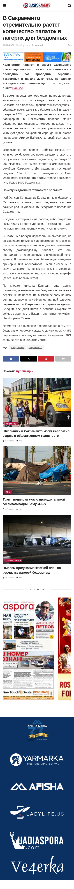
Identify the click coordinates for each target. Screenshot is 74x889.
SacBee (17, 88)
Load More (37, 589)
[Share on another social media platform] (63, 359)
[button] (37, 649)
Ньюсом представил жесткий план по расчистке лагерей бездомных (32, 570)
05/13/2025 (9, 577)
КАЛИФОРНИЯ (13, 560)
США (8, 491)
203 (20, 577)
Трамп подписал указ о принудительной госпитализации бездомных (34, 501)
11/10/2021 (8, 45)
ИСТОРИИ (11, 423)
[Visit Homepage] (37, 5)
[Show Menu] (4, 5)
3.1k (20, 440)
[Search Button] (69, 5)
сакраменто (35, 347)
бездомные (17, 347)
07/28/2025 (9, 509)
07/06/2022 (9, 440)
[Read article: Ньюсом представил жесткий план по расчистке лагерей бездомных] (37, 539)
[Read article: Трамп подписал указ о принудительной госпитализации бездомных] (37, 470)
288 (20, 509)
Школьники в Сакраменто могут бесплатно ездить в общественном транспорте (36, 433)
